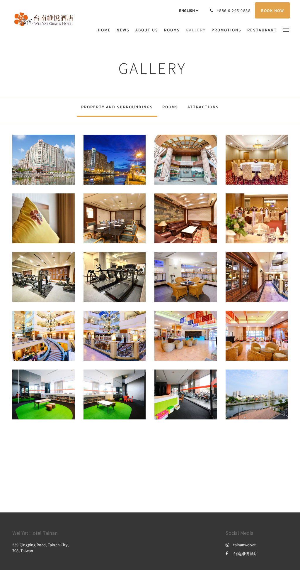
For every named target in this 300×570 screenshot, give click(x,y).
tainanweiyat (244, 544)
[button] (286, 29)
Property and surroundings (117, 106)
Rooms (170, 106)
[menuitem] (106, 30)
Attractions (203, 106)
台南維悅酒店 (245, 553)
